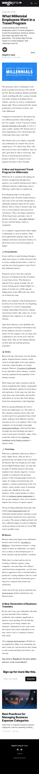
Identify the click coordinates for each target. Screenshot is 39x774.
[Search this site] (31, 3)
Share (33, 52)
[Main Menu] (35, 3)
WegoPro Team (8, 55)
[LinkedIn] (18, 749)
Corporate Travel (8, 12)
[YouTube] (21, 749)
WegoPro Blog (16, 746)
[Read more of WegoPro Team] (4, 49)
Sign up (20, 753)
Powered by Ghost (19, 758)
